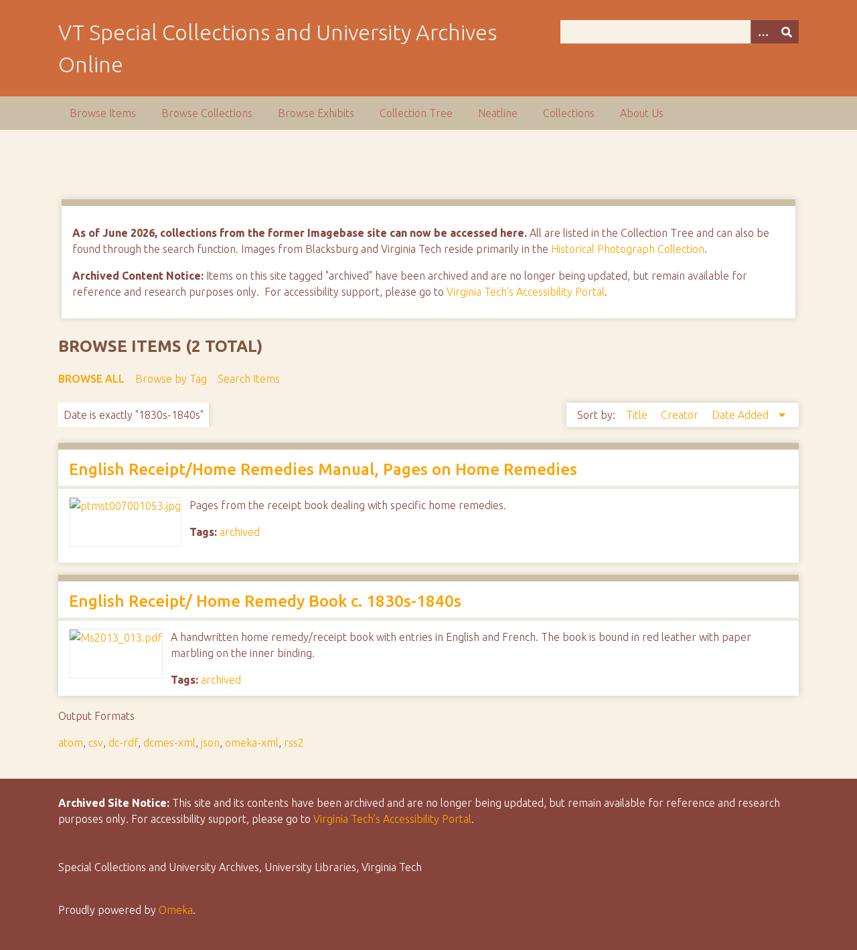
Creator (681, 415)
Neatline (498, 113)
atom (70, 743)
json (210, 743)
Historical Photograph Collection (627, 249)
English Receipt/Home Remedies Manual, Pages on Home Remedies (323, 469)
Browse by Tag (171, 379)
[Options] (763, 31)
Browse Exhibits (316, 113)
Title (638, 415)
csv (95, 743)
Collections (569, 113)
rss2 (294, 743)
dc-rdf (123, 743)
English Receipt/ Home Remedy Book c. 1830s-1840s (265, 601)
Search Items (249, 379)
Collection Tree (416, 113)
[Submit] (787, 31)
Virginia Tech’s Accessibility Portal (392, 819)
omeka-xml (252, 743)
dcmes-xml (169, 743)
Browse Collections (206, 113)
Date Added (741, 415)
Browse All (91, 379)
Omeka (176, 910)
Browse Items (103, 113)
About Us (642, 113)
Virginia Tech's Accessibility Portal (526, 292)
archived (240, 532)
